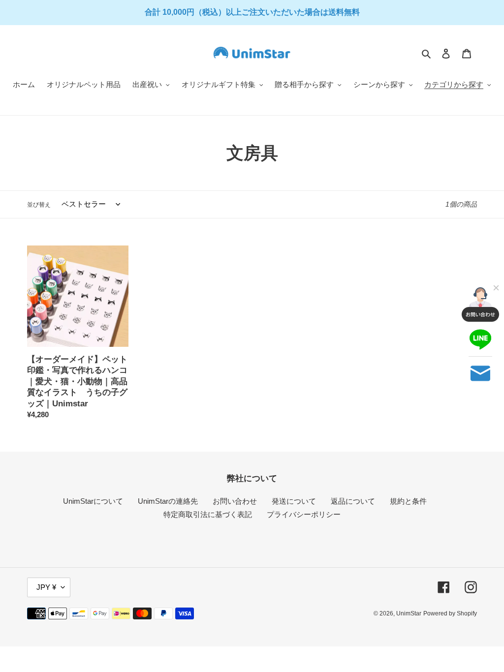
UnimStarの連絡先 (168, 501)
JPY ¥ (46, 587)
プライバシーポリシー (304, 514)
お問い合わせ (235, 501)
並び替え (39, 204)
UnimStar (408, 613)
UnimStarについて (93, 501)
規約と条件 (408, 501)
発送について (294, 501)
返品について (353, 501)
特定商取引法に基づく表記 (207, 514)
